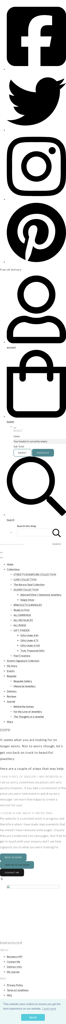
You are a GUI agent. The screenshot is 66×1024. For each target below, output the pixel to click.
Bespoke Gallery (23, 681)
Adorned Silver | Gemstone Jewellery (40, 594)
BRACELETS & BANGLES (28, 604)
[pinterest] (36, 261)
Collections (13, 569)
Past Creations (22, 655)
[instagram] (36, 199)
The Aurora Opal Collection (29, 584)
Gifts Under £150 (30, 645)
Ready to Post (22, 609)
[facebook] (36, 69)
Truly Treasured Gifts (32, 650)
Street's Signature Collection (23, 660)
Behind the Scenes (24, 706)
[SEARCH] (56, 532)
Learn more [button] (49, 1008)
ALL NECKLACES (23, 620)
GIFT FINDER (21, 630)
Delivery (12, 691)
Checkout (43, 452)
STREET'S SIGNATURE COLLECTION (35, 574)
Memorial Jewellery (25, 686)
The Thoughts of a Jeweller (29, 716)
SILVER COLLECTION (26, 589)
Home (10, 564)
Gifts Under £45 (29, 635)
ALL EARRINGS (22, 615)
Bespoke (11, 676)
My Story (12, 665)
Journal (11, 701)
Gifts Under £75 (29, 640)
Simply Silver (27, 599)
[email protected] (11, 942)
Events (11, 670)
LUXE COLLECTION (25, 579)
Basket (22, 452)
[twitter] (36, 130)
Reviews (11, 696)
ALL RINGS (20, 625)
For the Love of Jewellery (28, 711)
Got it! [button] (33, 1017)
